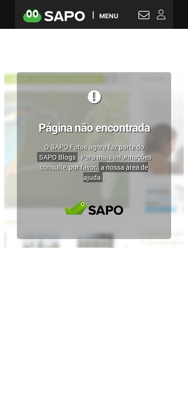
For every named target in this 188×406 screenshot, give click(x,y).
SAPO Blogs (57, 157)
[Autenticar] (143, 16)
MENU (108, 15)
